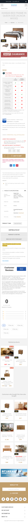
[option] (5, 45)
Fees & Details (5, 260)
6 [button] (20, 475)
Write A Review (21, 269)
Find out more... (8, 114)
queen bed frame (17, 223)
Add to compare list (14, 151)
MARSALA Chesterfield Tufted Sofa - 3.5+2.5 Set (7, 436)
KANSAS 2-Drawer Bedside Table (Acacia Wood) (21, 361)
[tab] (14, 230)
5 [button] (19, 50)
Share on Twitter (14, 165)
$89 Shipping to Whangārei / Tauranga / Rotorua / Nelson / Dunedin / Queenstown (12, 1)
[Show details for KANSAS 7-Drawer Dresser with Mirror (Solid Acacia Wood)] (7, 373)
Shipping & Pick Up (14, 230)
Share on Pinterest (17, 165)
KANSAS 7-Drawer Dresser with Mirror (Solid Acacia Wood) (7, 383)
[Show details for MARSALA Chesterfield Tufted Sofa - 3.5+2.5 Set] (7, 427)
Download (21, 213)
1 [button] (9, 50)
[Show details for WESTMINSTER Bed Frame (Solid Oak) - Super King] (7, 448)
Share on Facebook (11, 165)
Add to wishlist (10, 151)
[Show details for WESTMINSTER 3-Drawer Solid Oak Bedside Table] (20, 406)
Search (26, 8)
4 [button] (16, 50)
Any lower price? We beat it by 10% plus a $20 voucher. (14, 75)
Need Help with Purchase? (14, 239)
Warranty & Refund (14, 234)
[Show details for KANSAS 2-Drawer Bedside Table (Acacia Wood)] (20, 352)
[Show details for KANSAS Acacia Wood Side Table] (7, 352)
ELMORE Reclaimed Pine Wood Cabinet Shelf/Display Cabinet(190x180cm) (20, 458)
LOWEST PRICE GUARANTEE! (9, 139)
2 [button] (11, 50)
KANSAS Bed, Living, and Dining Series (15, 134)
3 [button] (14, 50)
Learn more (4, 129)
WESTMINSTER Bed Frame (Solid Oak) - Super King (7, 458)
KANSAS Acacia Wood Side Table (7, 360)
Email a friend (18, 151)
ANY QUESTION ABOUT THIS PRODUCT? (11, 145)
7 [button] (14, 477)
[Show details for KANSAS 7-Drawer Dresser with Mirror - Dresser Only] (20, 427)
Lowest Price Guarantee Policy (10, 143)
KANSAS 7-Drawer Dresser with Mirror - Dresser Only (20, 436)
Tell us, (22, 147)
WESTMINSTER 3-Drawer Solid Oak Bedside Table (20, 414)
